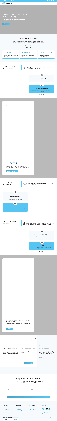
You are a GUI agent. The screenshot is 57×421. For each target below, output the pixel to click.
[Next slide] (55, 32)
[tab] (28, 360)
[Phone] (52, 1)
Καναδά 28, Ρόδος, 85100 (10, 0)
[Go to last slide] (54, 32)
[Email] (54, 1)
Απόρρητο (44, 417)
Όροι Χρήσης (52, 417)
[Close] (18, 417)
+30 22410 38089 (4, 0)
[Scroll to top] (55, 418)
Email (8, 389)
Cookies (48, 417)
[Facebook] (47, 1)
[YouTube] (49, 1)
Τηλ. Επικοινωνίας (31, 389)
